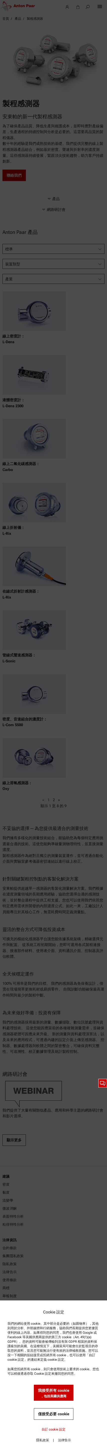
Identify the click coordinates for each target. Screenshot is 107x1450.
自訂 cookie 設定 (53, 1429)
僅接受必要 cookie (53, 1414)
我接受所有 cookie (53, 1393)
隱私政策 (42, 1440)
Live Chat (102, 1083)
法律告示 (64, 1440)
